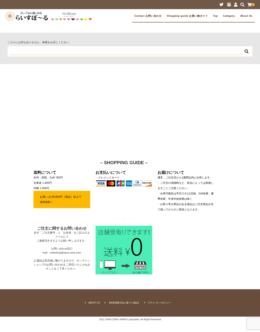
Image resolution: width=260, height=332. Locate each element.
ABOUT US (94, 302)
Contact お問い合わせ (147, 16)
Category (229, 16)
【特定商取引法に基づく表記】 (124, 302)
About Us (246, 16)
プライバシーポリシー (159, 302)
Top (215, 16)
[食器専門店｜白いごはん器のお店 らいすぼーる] (50, 16)
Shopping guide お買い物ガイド (187, 16)
